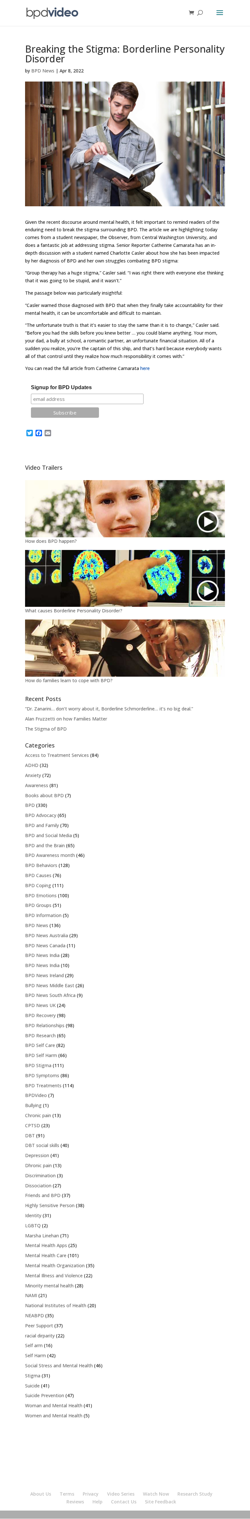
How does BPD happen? (51, 541)
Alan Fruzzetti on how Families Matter (66, 719)
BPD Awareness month (50, 855)
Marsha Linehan (42, 1235)
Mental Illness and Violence (54, 1275)
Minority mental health (49, 1286)
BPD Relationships (44, 1025)
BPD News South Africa (50, 995)
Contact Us (123, 1502)
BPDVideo (36, 1095)
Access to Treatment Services (57, 755)
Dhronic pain (38, 1165)
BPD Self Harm (41, 1055)
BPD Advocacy (40, 815)
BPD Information (43, 915)
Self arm (34, 1345)
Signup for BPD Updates (61, 387)
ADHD (31, 765)
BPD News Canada (45, 945)
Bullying (33, 1105)
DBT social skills (42, 1145)
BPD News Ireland (44, 975)
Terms (67, 1494)
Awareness (36, 785)
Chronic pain (38, 1115)
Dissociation (38, 1185)
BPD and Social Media (48, 835)
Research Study (195, 1494)
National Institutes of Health (55, 1305)
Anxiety (33, 775)
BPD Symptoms (42, 1075)
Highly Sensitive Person (50, 1205)
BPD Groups (38, 905)
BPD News (42, 71)
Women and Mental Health (53, 1415)
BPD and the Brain (45, 845)
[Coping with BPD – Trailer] (125, 648)
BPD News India (42, 955)
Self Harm (35, 1355)
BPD (30, 805)
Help (97, 1502)
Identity (33, 1215)
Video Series (120, 1494)
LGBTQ (33, 1225)
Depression (37, 1155)
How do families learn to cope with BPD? (69, 680)
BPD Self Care (40, 1045)
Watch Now (156, 1494)
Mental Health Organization (55, 1265)
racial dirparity (40, 1336)
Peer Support (39, 1325)
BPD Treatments (43, 1085)
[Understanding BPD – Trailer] (125, 508)
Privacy (91, 1494)
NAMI (31, 1295)
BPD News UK (40, 1005)
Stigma (32, 1375)
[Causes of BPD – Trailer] (125, 578)
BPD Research (40, 1035)
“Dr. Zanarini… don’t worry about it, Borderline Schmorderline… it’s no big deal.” (109, 709)
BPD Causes (38, 875)
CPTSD (32, 1125)
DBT (30, 1135)
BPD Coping (38, 885)
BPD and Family (42, 825)
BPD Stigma (38, 1065)
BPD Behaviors (41, 865)
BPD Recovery (40, 1015)
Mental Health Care (45, 1255)
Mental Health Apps (46, 1245)
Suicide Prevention (44, 1395)
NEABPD (34, 1315)
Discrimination (40, 1175)
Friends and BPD (43, 1195)
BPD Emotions (41, 895)
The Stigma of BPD (46, 729)
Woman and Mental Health (53, 1405)
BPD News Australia (46, 935)
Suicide (32, 1386)
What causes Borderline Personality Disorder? (73, 610)
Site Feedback (160, 1502)
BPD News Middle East (49, 985)
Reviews (75, 1502)
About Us (40, 1494)
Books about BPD (44, 795)
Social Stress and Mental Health (59, 1365)
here (145, 368)
